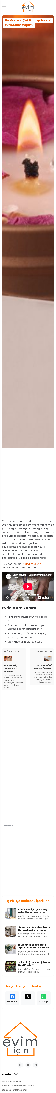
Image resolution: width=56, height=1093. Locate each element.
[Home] (28, 6)
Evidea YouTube (31, 564)
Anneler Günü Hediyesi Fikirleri (18, 1086)
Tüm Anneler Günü (12, 1081)
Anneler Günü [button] (10, 1074)
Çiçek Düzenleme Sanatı (15, 1090)
